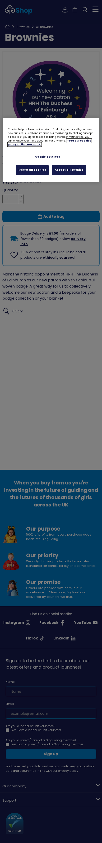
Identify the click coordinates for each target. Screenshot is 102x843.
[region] (51, 150)
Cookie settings (47, 157)
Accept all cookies (69, 170)
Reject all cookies (32, 170)
